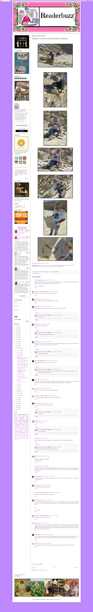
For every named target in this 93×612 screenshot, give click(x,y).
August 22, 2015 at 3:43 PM (54, 492)
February (19, 393)
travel (27, 417)
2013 (17, 399)
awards (16, 434)
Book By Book (37, 509)
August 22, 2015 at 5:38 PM (45, 499)
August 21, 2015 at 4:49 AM (43, 420)
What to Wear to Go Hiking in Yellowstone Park (22, 361)
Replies (37, 312)
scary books (24, 435)
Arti (35, 466)
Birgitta (36, 324)
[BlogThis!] (54, 271)
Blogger (58, 599)
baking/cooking (25, 420)
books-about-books (22, 432)
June (18, 386)
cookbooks (17, 424)
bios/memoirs (17, 427)
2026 (17, 326)
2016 (17, 345)
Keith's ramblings (38, 280)
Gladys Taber (19, 255)
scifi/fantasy (26, 431)
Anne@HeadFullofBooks (40, 360)
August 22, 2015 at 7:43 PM (43, 522)
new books (26, 423)
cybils (16, 418)
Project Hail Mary (20, 282)
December (19, 348)
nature (16, 423)
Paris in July (23, 427)
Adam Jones (37, 306)
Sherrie (36, 456)
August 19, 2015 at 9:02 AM (46, 341)
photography (37, 273)
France (27, 416)
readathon (21, 418)
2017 (17, 343)
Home (15, 32)
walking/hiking (17, 431)
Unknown (37, 388)
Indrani (36, 299)
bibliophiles (27, 438)
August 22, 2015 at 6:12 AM (43, 438)
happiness (26, 421)
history (23, 428)
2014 (17, 397)
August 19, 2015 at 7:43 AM (45, 306)
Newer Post (34, 567)
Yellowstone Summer (21, 376)
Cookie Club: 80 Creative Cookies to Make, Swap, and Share (22, 232)
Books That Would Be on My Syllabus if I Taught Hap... (22, 364)
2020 (17, 337)
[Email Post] (52, 271)
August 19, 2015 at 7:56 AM (43, 324)
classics (22, 421)
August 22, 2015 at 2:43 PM (45, 485)
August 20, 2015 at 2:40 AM (44, 388)
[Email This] (53, 271)
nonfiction (22, 417)
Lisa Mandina (37, 534)
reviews (16, 417)
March (18, 391)
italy (22, 431)
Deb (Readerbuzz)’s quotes (21, 167)
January (18, 395)
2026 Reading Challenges (61, 32)
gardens (23, 438)
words (17, 426)
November (19, 350)
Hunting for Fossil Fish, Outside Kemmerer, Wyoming (21, 371)
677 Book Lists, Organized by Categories (34, 32)
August (18, 356)
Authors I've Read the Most (22, 378)
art (15, 426)
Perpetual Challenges (52, 32)
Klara (36, 379)
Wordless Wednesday (45, 263)
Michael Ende (19, 269)
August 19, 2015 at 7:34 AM (43, 299)
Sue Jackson (37, 499)
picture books (18, 420)
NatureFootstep (38, 403)
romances (16, 435)
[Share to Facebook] (57, 271)
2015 (17, 346)
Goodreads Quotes (26, 178)
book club (17, 436)
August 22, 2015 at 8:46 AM (42, 466)
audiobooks (16, 438)
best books (17, 421)
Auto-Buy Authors (20, 374)
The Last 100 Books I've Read (21, 32)
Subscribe (21, 130)
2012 (17, 401)
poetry (27, 427)
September (19, 354)
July (18, 384)
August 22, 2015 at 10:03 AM (48, 476)
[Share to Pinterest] (58, 271)
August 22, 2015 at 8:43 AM (43, 456)
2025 (17, 328)
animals (16, 432)
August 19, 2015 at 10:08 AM (51, 360)
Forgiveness (19, 379)
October (19, 352)
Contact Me (68, 32)
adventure (20, 435)
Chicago (19, 434)
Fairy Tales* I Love (21, 381)
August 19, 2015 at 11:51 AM (56, 369)
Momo (18, 268)
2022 (17, 333)
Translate (23, 207)
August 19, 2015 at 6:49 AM (48, 280)
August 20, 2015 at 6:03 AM (52, 395)
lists (16, 414)
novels (27, 424)
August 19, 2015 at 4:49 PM (42, 379)
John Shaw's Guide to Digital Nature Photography (22, 358)
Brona (36, 522)
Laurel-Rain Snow (38, 476)
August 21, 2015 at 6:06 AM (55, 411)
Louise (36, 438)
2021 (17, 335)
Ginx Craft (37, 485)
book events (21, 416)
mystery (17, 439)
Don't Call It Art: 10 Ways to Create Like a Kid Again (22, 238)
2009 (17, 407)
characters (16, 428)
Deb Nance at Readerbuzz (40, 291)
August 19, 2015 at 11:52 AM (56, 315)
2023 (17, 331)
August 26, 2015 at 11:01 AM (46, 534)
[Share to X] (56, 271)
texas (15, 439)
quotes (27, 432)
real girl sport (37, 341)
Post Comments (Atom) (42, 570)
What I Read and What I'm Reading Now (22, 367)
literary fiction (25, 434)
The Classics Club (45, 32)
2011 (17, 403)
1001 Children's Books (24, 425)
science (27, 435)
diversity (23, 424)
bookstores (21, 430)
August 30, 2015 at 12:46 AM (45, 543)
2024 (17, 329)
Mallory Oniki (17, 234)
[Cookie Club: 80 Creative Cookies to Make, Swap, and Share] (16, 233)
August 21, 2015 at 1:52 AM (47, 403)
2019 (17, 339)
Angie (36, 420)
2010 (17, 405)
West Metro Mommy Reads (47, 265)
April (18, 389)
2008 (17, 409)
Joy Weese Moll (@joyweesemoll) (41, 492)
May (18, 387)
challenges (27, 430)
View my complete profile (20, 121)
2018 (17, 341)
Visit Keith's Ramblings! (39, 285)
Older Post (76, 567)
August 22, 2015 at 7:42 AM (55, 447)
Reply (36, 287)
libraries (20, 423)
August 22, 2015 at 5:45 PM (52, 515)
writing (20, 428)
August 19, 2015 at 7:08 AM (52, 291)
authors (27, 418)
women (27, 436)
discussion (20, 438)
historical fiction (22, 436)
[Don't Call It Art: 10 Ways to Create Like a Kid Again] (16, 238)
